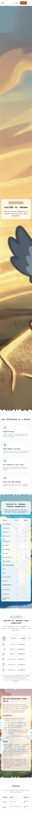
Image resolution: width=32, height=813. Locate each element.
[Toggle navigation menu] (29, 3)
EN (16, 3)
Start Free (23, 3)
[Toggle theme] (14, 3)
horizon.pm (13, 802)
